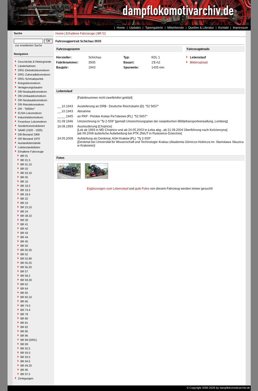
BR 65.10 (26, 297)
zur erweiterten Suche (28, 45)
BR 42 (24, 228)
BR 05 (24, 177)
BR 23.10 (26, 207)
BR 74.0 (25, 305)
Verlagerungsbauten (30, 87)
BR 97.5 (25, 374)
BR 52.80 (26, 258)
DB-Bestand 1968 (29, 134)
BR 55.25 (26, 262)
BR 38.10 (26, 215)
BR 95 (24, 369)
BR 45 (24, 241)
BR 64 (24, 288)
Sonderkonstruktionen (31, 125)
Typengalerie (154, 27)
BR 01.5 (25, 160)
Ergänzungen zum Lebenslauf (107, 188)
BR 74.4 (25, 309)
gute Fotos (142, 188)
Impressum (240, 27)
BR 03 (24, 168)
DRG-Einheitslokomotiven (33, 70)
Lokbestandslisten (29, 147)
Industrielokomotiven (30, 117)
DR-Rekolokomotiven (31, 104)
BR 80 (24, 318)
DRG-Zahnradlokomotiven (34, 74)
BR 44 (24, 237)
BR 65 (24, 292)
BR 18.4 (25, 194)
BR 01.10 (26, 164)
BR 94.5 (25, 361)
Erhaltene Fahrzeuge (31, 151)
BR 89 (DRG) (28, 339)
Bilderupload (198, 62)
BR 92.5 (25, 348)
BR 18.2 (25, 185)
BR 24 (24, 211)
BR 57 (24, 271)
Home (121, 27)
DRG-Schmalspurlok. (31, 78)
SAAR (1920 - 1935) (30, 130)
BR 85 (24, 331)
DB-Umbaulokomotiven (32, 95)
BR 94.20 (26, 365)
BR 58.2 (25, 275)
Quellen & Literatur (201, 27)
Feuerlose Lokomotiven (32, 121)
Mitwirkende (175, 27)
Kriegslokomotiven (29, 83)
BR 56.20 (26, 267)
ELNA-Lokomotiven (30, 113)
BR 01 (24, 155)
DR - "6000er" (26, 108)
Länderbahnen (27, 65)
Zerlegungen (25, 378)
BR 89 (24, 344)
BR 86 (24, 335)
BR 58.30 (26, 279)
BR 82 (24, 327)
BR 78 (24, 314)
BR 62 (24, 284)
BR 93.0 (25, 352)
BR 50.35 (26, 250)
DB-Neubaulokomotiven (32, 91)
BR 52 (24, 254)
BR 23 (24, 202)
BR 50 (24, 245)
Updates (135, 27)
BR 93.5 (25, 357)
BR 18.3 (25, 190)
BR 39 (24, 220)
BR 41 (24, 224)
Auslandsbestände (29, 143)
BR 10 (24, 181)
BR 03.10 (26, 172)
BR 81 (24, 322)
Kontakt (223, 27)
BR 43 (24, 232)
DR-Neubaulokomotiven (32, 100)
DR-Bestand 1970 (29, 138)
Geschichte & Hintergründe (34, 61)
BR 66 (24, 301)
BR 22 (24, 198)
